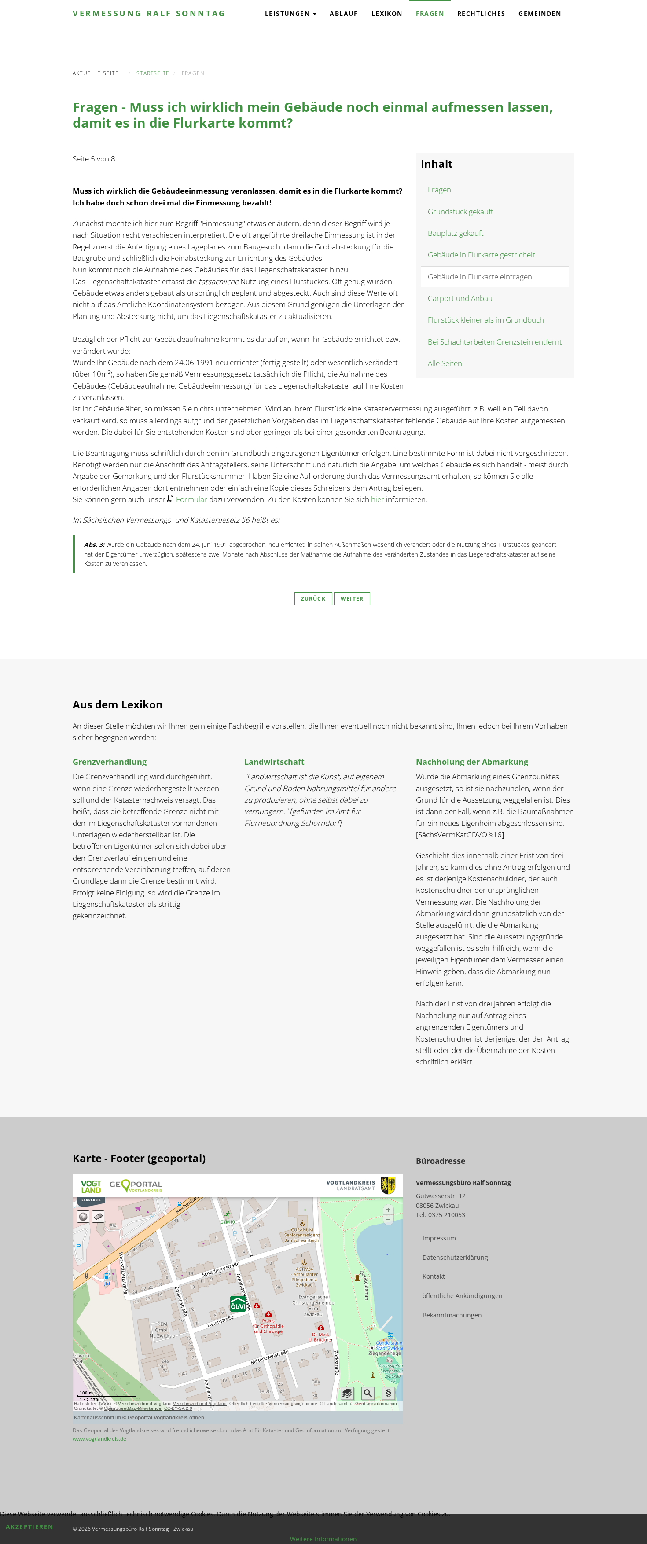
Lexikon (387, 13)
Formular (191, 499)
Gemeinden (539, 13)
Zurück (313, 598)
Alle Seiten (445, 363)
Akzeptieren (29, 1526)
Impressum (439, 1238)
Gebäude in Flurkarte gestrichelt (481, 254)
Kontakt (434, 1276)
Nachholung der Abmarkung (472, 761)
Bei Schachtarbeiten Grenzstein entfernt (495, 342)
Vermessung (149, 13)
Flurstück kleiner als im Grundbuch (486, 320)
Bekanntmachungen (452, 1315)
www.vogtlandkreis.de (99, 1438)
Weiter (352, 598)
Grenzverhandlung (110, 761)
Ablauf (344, 13)
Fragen (430, 13)
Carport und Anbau (460, 298)
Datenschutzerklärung (455, 1257)
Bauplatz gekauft (456, 233)
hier (377, 499)
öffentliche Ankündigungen (463, 1295)
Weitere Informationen (323, 1539)
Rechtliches (481, 13)
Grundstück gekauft (460, 211)
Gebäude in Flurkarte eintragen (480, 276)
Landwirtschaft (274, 761)
